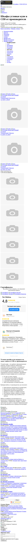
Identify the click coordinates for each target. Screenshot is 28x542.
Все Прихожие (5, 446)
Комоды (6, 32)
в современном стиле (17, 428)
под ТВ (23, 439)
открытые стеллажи (6, 428)
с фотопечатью (18, 476)
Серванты (6, 35)
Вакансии (19, 511)
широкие (3, 438)
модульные (10, 46)
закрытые (23, 425)
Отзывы (8, 420)
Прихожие (6, 34)
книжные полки (22, 427)
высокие (12, 431)
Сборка (17, 418)
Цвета (21, 418)
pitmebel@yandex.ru (6, 518)
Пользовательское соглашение (9, 508)
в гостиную (10, 56)
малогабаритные (19, 452)
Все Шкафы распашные (7, 481)
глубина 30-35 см (6, 450)
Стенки (6, 37)
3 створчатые (23, 483)
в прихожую (10, 58)
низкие (16, 431)
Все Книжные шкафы (7, 424)
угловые (16, 427)
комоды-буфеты (18, 459)
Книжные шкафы (8, 31)
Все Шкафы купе (5, 474)
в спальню (9, 59)
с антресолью (12, 448)
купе (8, 44)
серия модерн (19, 429)
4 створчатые (4, 484)
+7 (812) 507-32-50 (11, 514)
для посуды (10, 52)
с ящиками (12, 425)
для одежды (10, 51)
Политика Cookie (21, 508)
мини (11, 467)
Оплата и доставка (10, 418)
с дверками (17, 438)
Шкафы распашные (9, 39)
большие (7, 431)
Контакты (13, 420)
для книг (9, 53)
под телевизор (9, 469)
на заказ (9, 62)
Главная (3, 418)
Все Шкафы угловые (6, 491)
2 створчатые (15, 483)
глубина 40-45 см (16, 450)
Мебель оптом (12, 511)
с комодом (9, 48)
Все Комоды (4, 435)
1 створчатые (8, 483)
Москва (3, 8)
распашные (10, 45)
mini (16, 436)
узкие (20, 431)
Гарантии (3, 507)
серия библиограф (10, 429)
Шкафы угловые (8, 41)
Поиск (17, 500)
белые (8, 60)
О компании (4, 512)
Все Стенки (4, 466)
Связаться (3, 540)
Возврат (3, 510)
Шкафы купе (7, 38)
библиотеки (7, 427)
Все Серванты (5, 457)
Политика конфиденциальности (14, 507)
